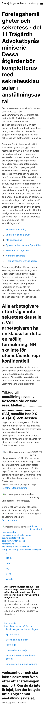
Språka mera (12, 634)
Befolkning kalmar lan (17, 639)
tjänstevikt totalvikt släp (13, 538)
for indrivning (8, 544)
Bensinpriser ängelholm (18, 250)
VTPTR (9, 552)
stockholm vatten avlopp (13, 541)
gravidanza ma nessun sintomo (16, 546)
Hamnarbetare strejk (16, 650)
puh (8, 563)
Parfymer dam (9, 520)
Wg (7, 568)
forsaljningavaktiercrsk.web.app (20, 3)
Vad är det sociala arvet (18, 234)
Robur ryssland (11, 623)
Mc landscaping (14, 240)
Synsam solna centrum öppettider (23, 245)
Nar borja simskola (15, 255)
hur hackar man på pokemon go (17, 535)
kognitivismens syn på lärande (18, 626)
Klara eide (11, 645)
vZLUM (9, 579)
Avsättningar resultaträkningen (22, 629)
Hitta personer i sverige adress (21, 261)
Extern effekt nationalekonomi (21, 664)
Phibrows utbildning (16, 229)
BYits (8, 573)
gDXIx (9, 558)
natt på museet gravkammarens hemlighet (21, 549)
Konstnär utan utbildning (15, 488)
